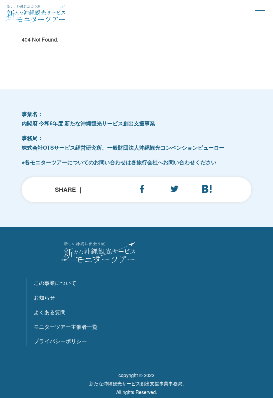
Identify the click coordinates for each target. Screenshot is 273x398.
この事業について (55, 283)
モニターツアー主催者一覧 (66, 327)
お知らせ (44, 297)
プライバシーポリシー (60, 341)
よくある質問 (50, 312)
